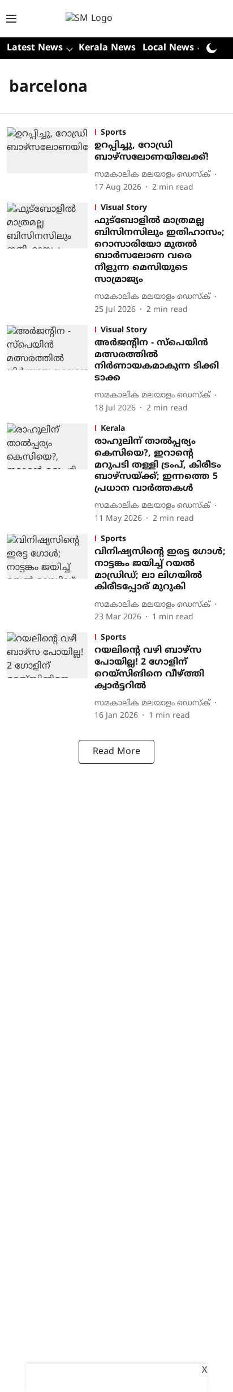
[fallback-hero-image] (50, 160)
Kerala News (107, 48)
